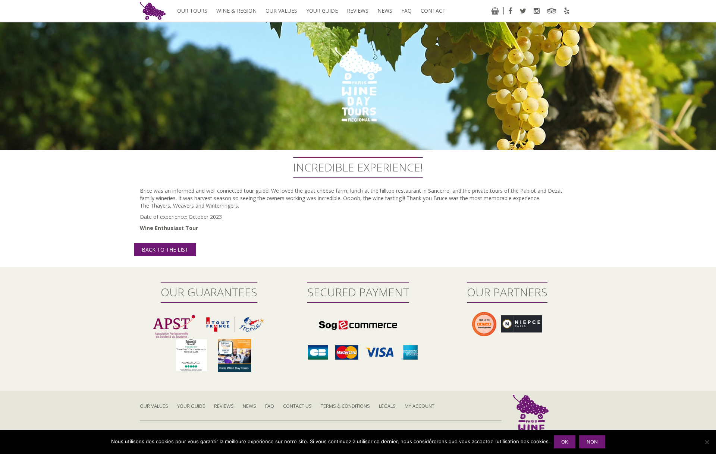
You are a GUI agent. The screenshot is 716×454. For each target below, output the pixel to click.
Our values (281, 10)
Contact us (297, 406)
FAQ (406, 10)
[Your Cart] (495, 11)
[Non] (706, 442)
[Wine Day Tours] (531, 422)
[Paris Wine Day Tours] (153, 10)
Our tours (192, 10)
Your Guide (322, 10)
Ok (564, 442)
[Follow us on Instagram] (537, 11)
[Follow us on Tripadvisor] (551, 11)
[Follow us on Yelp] (566, 11)
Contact (433, 10)
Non (592, 442)
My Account (419, 406)
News (384, 10)
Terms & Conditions (345, 406)
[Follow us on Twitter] (523, 11)
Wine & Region (236, 10)
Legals (387, 406)
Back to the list (165, 249)
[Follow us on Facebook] (510, 11)
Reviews (357, 10)
